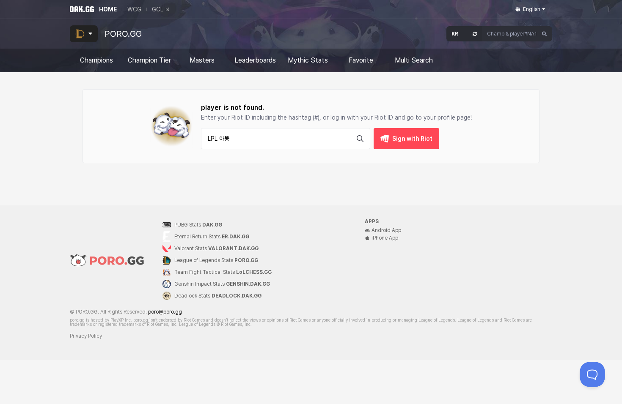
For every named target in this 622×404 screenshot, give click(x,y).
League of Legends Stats (216, 260)
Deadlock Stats (217, 295)
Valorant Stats (216, 248)
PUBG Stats (198, 224)
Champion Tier (149, 60)
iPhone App (385, 238)
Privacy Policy (86, 336)
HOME (108, 9)
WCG (134, 9)
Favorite (361, 60)
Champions (96, 60)
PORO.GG (123, 34)
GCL (157, 9)
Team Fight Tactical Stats (223, 272)
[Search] (544, 33)
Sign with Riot (412, 138)
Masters (202, 60)
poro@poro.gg (165, 312)
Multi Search (414, 60)
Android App (386, 230)
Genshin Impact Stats (222, 284)
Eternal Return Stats (211, 236)
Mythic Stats (308, 60)
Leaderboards (255, 60)
